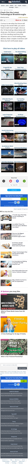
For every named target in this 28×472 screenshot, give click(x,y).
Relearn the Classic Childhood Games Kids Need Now (11, 403)
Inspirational (14, 444)
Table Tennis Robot (7, 85)
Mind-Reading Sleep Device (20, 84)
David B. (7, 17)
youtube (2, 373)
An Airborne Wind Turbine (7, 147)
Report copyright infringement (21, 209)
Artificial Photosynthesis (20, 115)
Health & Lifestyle (14, 391)
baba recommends (14, 373)
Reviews (21, 463)
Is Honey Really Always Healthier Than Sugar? (9, 418)
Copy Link (14, 185)
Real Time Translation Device (20, 68)
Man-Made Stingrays (20, 162)
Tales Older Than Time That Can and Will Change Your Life (12, 448)
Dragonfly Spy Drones (7, 68)
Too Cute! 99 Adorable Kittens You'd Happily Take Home (11, 438)
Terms (23, 460)
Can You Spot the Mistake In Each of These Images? (10, 401)
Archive (7, 463)
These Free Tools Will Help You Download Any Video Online (12, 455)
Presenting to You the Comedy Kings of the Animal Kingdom (12, 423)
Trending (14, 463)
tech (21, 371)
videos (24, 371)
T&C (16, 205)
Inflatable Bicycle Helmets (7, 99)
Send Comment (22, 368)
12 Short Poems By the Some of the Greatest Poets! (10, 431)
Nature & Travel (14, 406)
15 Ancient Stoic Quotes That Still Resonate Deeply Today (11, 446)
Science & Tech (9, 10)
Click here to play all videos (14, 48)
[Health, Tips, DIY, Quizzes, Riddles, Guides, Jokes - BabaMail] (14, 1)
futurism (21, 373)
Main (1, 10)
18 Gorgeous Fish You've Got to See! (8, 410)
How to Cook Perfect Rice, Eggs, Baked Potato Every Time (11, 393)
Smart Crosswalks (20, 132)
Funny (14, 421)
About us (17, 460)
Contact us (5, 460)
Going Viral (14, 436)
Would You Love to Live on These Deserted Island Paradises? (12, 408)
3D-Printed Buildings (20, 148)
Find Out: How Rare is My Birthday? (7, 440)
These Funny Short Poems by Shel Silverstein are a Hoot (11, 433)
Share (25, 20)
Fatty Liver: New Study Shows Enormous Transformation (11, 395)
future (18, 371)
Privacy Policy (21, 205)
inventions (7, 373)
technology (13, 371)
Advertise (14, 461)
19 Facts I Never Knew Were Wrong (7, 416)
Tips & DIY (14, 414)
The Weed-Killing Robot (20, 52)
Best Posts (22, 461)
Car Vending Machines (20, 99)
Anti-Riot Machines (7, 162)
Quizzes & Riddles (14, 399)
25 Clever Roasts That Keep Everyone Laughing (10, 425)
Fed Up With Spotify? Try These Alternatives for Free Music (12, 453)
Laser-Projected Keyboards (7, 115)
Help (11, 460)
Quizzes (5, 291)
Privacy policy (6, 461)
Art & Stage (14, 429)
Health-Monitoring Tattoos (7, 131)
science (9, 371)
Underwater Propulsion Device (7, 52)
